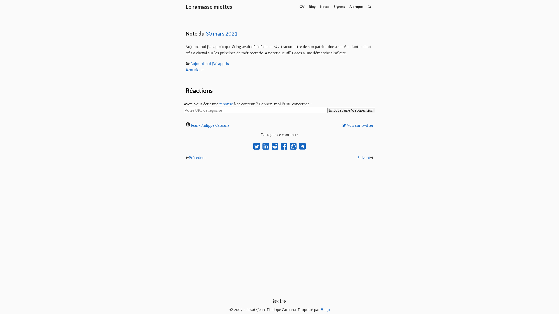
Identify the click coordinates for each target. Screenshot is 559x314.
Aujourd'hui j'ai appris (209, 63)
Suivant (363, 157)
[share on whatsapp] (293, 147)
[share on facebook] (284, 147)
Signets (339, 6)
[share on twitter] (256, 147)
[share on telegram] (302, 147)
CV (302, 6)
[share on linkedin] (265, 147)
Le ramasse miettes (209, 6)
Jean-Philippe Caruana (210, 125)
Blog (312, 6)
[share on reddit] (275, 147)
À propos (356, 6)
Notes (324, 6)
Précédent (197, 157)
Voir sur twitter (360, 125)
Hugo (325, 309)
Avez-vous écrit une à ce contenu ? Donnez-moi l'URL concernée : (248, 104)
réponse (226, 104)
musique (196, 70)
